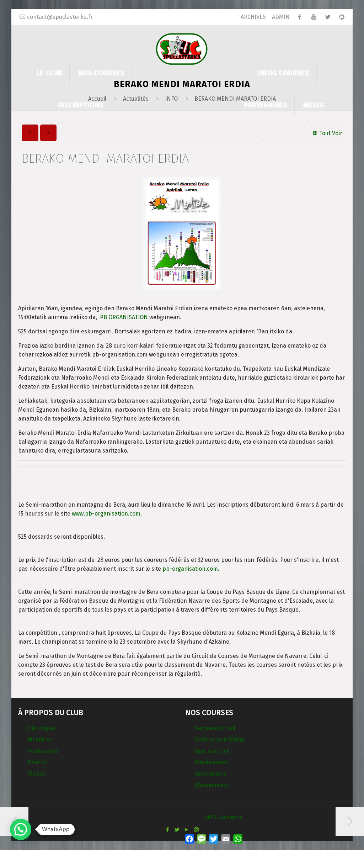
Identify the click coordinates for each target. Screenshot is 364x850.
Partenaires (43, 751)
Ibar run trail (211, 751)
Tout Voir (330, 133)
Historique (41, 728)
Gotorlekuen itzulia (219, 739)
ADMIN (281, 17)
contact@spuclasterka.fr (60, 17)
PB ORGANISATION (124, 317)
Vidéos (36, 773)
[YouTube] (187, 830)
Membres (40, 739)
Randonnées (211, 762)
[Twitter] (177, 830)
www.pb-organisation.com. (107, 513)
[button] (20, 829)
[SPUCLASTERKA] (182, 48)
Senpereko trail (215, 728)
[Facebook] (167, 830)
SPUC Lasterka (223, 817)
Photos (37, 762)
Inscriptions (210, 773)
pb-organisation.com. (190, 568)
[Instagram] (196, 830)
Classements (211, 785)
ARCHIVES (253, 17)
